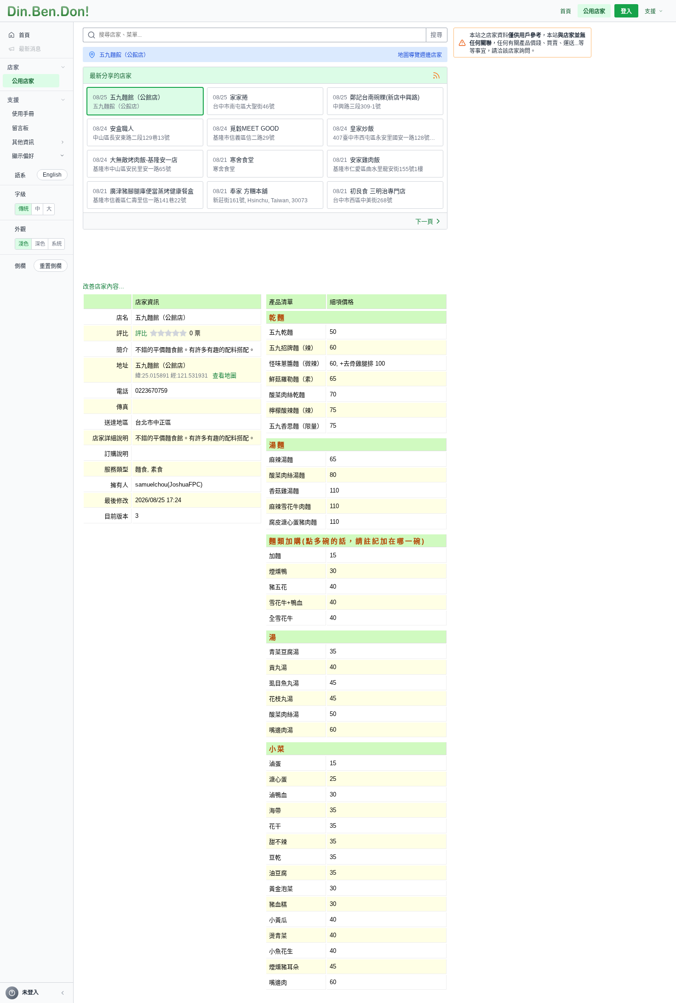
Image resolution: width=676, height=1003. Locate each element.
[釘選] (66, 81)
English (52, 175)
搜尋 (436, 34)
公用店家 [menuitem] (594, 11)
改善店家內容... (103, 286)
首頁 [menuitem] (565, 11)
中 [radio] (37, 209)
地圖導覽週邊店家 (420, 55)
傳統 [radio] (23, 209)
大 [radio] (49, 209)
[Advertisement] (250, 257)
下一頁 (424, 221)
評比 (141, 333)
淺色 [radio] (23, 243)
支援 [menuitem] (650, 11)
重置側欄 (51, 266)
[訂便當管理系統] (48, 11)
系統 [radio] (57, 243)
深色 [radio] (40, 243)
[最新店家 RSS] (436, 75)
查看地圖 (224, 375)
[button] (62, 993)
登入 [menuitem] (626, 11)
